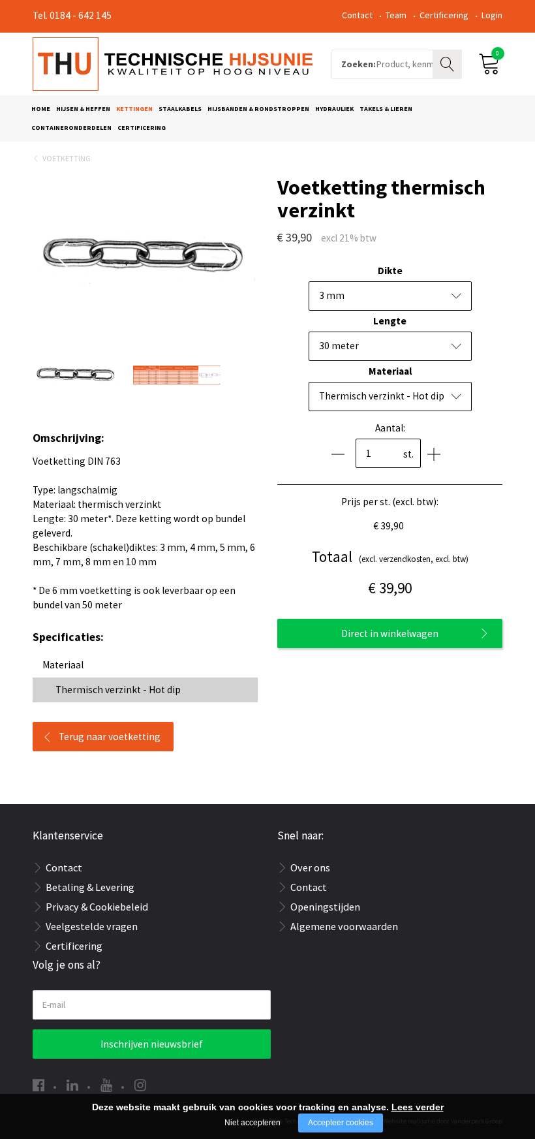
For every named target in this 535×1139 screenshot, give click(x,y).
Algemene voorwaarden (344, 926)
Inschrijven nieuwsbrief (151, 1044)
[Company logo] (173, 63)
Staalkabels (180, 108)
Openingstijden (325, 906)
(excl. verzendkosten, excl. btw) (390, 556)
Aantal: (390, 428)
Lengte (389, 321)
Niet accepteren (252, 1122)
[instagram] (140, 1085)
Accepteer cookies (340, 1122)
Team (396, 15)
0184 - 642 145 (81, 15)
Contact (357, 15)
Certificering (444, 15)
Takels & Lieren (385, 108)
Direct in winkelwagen (389, 633)
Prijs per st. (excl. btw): (389, 501)
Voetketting (66, 158)
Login (492, 15)
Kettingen (134, 108)
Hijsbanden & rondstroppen (258, 108)
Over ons (310, 867)
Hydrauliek (334, 108)
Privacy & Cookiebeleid (97, 906)
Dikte (390, 270)
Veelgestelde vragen (92, 926)
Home (40, 108)
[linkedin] (72, 1085)
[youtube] (106, 1085)
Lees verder (417, 1107)
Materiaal (390, 371)
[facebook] (38, 1085)
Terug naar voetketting (109, 736)
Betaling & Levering (90, 887)
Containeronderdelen (71, 127)
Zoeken (449, 63)
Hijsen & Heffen (83, 108)
